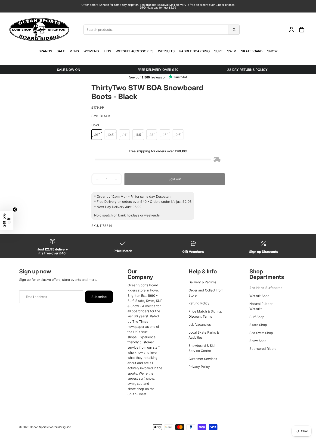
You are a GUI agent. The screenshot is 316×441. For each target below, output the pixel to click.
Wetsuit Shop (259, 296)
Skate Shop (258, 325)
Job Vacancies (200, 324)
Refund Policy (199, 303)
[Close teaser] (14, 209)
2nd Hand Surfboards (265, 288)
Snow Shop (257, 341)
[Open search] (162, 30)
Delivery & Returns (202, 282)
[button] (6, 220)
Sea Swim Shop (261, 333)
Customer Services (203, 359)
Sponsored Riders (262, 348)
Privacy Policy (199, 367)
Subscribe (99, 297)
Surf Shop (256, 317)
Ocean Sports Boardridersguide (50, 427)
